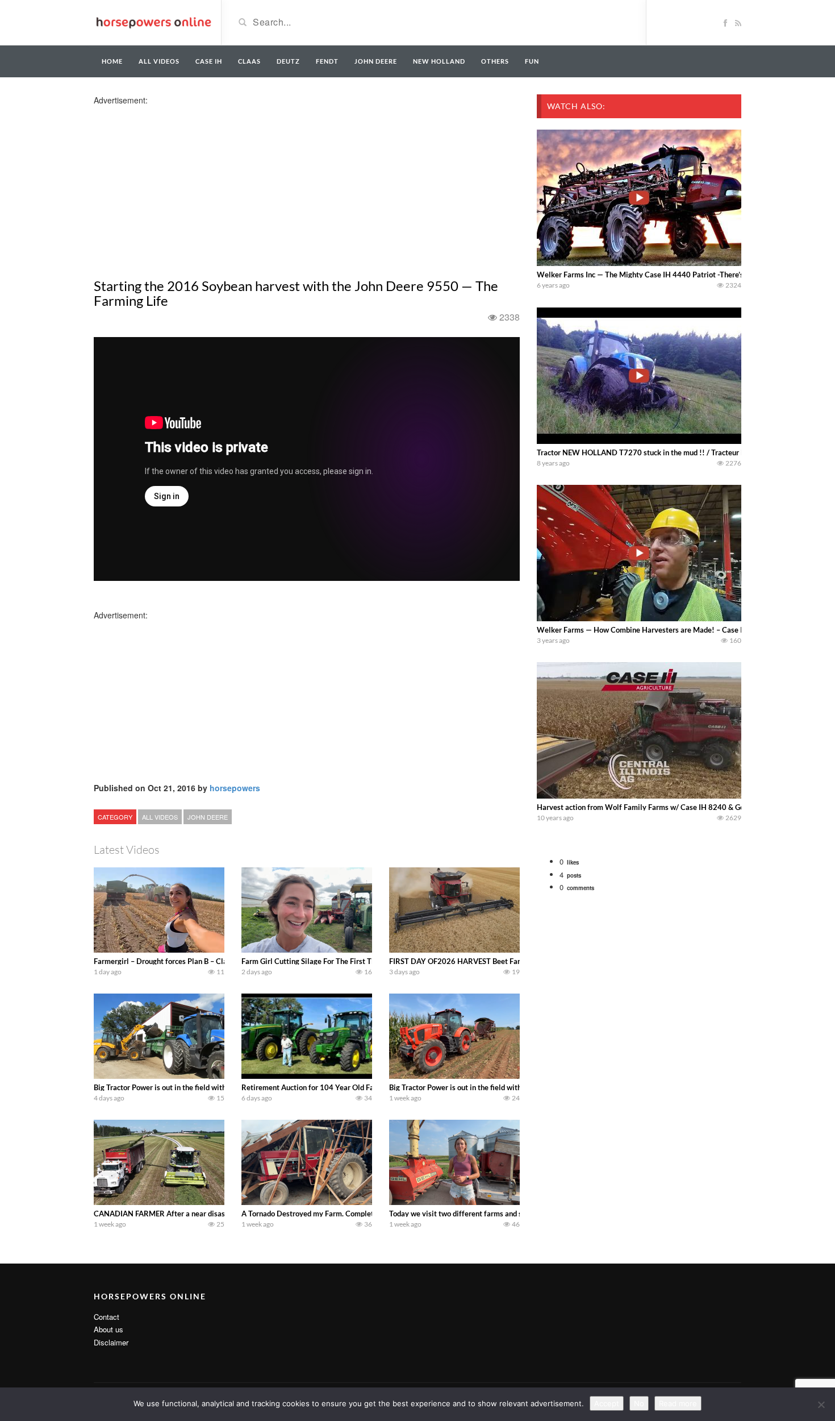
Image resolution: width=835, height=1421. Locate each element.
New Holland (439, 61)
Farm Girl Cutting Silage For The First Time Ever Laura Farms (342, 961)
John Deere (375, 61)
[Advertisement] (183, 185)
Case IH (208, 61)
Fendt (327, 61)
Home (112, 61)
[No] (820, 1404)
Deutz (288, 61)
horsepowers (235, 787)
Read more (678, 1403)
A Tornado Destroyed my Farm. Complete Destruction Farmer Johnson (357, 1213)
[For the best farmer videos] (153, 21)
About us (108, 1329)
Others (495, 61)
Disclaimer (111, 1342)
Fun (532, 61)
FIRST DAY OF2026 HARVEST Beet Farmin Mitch (471, 961)
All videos (159, 61)
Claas (249, 61)
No (639, 1403)
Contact (106, 1316)
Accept (606, 1403)
